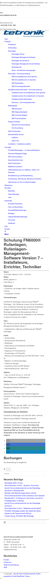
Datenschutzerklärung (11, 565)
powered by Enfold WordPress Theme (17, 576)
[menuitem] (25, 39)
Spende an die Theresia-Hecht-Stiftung (18, 513)
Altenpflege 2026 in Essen (14, 483)
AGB (5, 567)
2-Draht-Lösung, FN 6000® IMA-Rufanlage (19, 516)
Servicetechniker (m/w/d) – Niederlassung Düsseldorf (23, 508)
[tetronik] (24, 36)
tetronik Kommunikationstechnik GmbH (26, 574)
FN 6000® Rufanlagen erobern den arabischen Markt (23, 511)
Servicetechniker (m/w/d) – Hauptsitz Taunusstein (22, 485)
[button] (8, 441)
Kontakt (6, 560)
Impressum (7, 562)
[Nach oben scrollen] (1, 579)
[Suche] (5, 231)
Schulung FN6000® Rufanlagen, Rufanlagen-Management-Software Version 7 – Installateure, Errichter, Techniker (23, 253)
